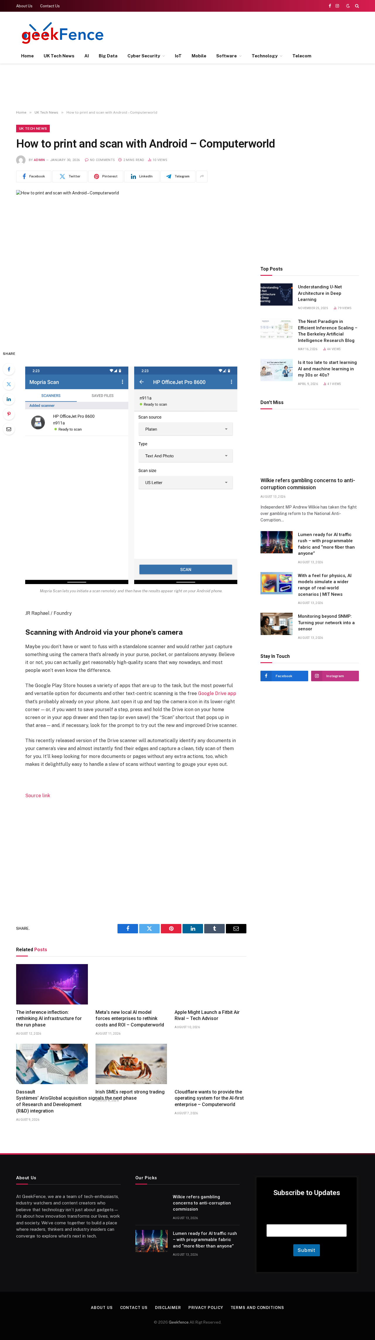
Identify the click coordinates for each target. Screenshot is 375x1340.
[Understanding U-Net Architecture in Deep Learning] (276, 294)
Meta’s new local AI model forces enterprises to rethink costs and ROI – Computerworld (130, 1018)
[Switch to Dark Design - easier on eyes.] (348, 6)
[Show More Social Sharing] (201, 176)
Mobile (199, 55)
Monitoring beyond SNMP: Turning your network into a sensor (326, 623)
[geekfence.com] (63, 33)
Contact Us (50, 6)
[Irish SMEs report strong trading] (131, 1064)
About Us (24, 6)
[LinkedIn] (9, 399)
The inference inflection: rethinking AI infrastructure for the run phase (49, 1018)
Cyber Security (143, 55)
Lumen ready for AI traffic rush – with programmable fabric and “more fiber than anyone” (326, 544)
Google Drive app (217, 693)
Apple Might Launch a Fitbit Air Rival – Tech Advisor (207, 1015)
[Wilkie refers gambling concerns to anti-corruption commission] (309, 444)
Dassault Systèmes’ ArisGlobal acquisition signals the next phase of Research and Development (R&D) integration (52, 1101)
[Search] (356, 6)
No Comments (102, 160)
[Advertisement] (252, 32)
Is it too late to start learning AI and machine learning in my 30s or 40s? (327, 369)
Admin (39, 160)
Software (226, 55)
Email (307, 1217)
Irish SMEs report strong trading (130, 1092)
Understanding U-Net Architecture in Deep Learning (320, 293)
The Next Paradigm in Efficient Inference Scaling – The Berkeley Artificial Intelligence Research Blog (327, 331)
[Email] (9, 429)
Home (27, 55)
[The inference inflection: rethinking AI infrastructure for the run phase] (52, 984)
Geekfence (179, 1322)
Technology (264, 55)
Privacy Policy (205, 1307)
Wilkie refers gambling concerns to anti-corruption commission (307, 483)
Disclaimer (168, 1307)
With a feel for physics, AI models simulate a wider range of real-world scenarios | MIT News (325, 585)
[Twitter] (9, 384)
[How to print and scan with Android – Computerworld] (131, 265)
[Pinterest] (9, 414)
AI (86, 55)
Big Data (108, 55)
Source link (37, 795)
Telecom (301, 55)
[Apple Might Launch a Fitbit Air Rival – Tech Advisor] (210, 984)
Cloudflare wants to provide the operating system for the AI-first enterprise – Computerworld (209, 1098)
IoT (178, 55)
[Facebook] (9, 369)
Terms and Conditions (257, 1307)
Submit (307, 1250)
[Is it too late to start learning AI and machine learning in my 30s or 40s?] (276, 370)
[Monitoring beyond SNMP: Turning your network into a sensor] (276, 624)
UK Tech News (59, 55)
